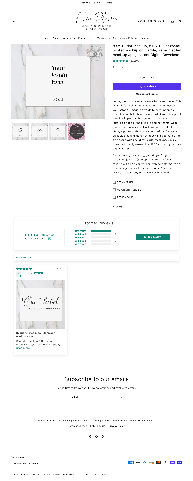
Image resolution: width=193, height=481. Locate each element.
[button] (14, 21)
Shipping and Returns (75, 420)
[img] (24, 268)
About (40, 420)
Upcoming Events (99, 420)
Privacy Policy (117, 426)
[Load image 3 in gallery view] (58, 131)
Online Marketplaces (141, 420)
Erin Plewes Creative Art (30, 474)
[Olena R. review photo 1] (40, 304)
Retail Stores (119, 420)
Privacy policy (85, 474)
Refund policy (98, 426)
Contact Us (53, 420)
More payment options (147, 94)
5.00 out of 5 (48, 235)
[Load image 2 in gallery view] (39, 131)
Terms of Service (77, 426)
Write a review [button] (152, 236)
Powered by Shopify (51, 474)
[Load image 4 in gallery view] (76, 131)
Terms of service (102, 474)
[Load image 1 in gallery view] (20, 131)
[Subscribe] (121, 397)
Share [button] (119, 206)
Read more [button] (23, 347)
